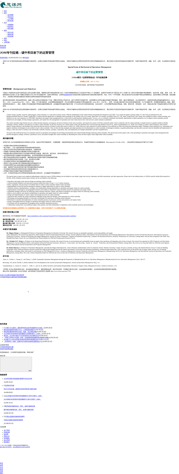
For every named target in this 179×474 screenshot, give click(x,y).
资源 (5, 30)
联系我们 (7, 442)
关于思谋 (7, 430)
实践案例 (10, 24)
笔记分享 (10, 32)
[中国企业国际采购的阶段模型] (14, 416)
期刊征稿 (10, 21)
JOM (1, 275)
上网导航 (7, 42)
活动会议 (10, 17)
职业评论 (10, 26)
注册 (4, 45)
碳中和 (16, 275)
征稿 (12, 275)
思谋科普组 (3, 57)
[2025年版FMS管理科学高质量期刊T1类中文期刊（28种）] (23, 396)
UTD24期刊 (7, 275)
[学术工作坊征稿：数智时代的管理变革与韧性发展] (9, 385)
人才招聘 (10, 19)
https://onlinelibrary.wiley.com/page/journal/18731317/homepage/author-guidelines (51, 216)
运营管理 (21, 275)
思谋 (5, 40)
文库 (5, 22)
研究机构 (10, 36)
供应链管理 (67, 95)
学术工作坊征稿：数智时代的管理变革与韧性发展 (20, 389)
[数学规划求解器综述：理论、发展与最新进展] (19, 406)
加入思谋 (7, 440)
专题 (5, 38)
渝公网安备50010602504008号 (21, 447)
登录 (1, 45)
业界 (5, 13)
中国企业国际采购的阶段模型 (13, 420)
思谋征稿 (7, 432)
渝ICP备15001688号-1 (6, 447)
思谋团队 (7, 438)
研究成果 (10, 28)
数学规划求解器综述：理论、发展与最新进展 (19, 409)
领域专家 (10, 34)
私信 (30, 370)
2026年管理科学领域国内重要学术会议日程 (18, 378)
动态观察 (10, 15)
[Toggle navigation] (0, 1)
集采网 (6, 434)
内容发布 (3, 47)
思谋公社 (7, 436)
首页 (5, 11)
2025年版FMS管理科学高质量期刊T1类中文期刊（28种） (22, 399)
